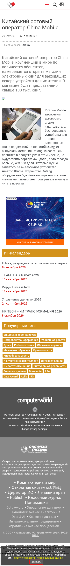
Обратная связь (54, 414)
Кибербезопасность (16, 355)
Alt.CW (26, 45)
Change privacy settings (34, 429)
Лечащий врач (51, 492)
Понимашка (36, 502)
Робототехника (24, 345)
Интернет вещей (52, 360)
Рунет (7, 345)
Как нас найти (11, 418)
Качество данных (42, 517)
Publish (17, 497)
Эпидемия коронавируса (20, 334)
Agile (24, 376)
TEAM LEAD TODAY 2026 (20, 275)
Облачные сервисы (49, 345)
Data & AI (18, 517)
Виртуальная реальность (49, 366)
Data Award (11, 376)
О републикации (47, 418)
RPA (47, 371)
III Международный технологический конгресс (35, 263)
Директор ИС (20, 492)
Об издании (34, 414)
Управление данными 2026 (21, 299)
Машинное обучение (17, 350)
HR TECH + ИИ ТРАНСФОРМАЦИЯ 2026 (32, 311)
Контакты (28, 418)
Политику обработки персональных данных (37, 557)
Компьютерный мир (36, 482)
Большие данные (15, 371)
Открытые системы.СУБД (36, 487)
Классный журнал (45, 497)
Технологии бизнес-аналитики (33, 512)
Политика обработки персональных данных (34, 425)
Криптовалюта (42, 350)
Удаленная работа (53, 339)
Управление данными (44, 507)
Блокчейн (35, 371)
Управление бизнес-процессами (33, 526)
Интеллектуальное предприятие (34, 521)
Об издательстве (14, 414)
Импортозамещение (17, 366)
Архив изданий (34, 421)
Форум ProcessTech (16, 287)
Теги (62, 418)
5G (32, 376)
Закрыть (36, 561)
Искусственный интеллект (21, 360)
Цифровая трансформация (21, 339)
